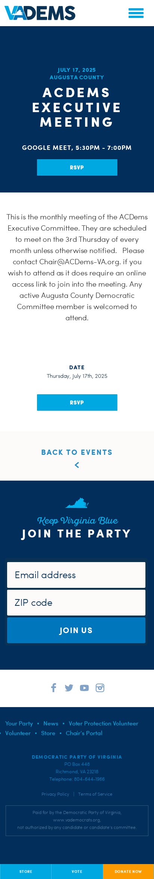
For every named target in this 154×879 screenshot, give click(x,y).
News (50, 723)
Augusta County (77, 77)
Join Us (76, 630)
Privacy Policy (55, 794)
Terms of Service (95, 794)
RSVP (77, 167)
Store (48, 733)
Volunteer (18, 733)
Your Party (19, 723)
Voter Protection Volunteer (103, 723)
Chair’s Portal (84, 733)
